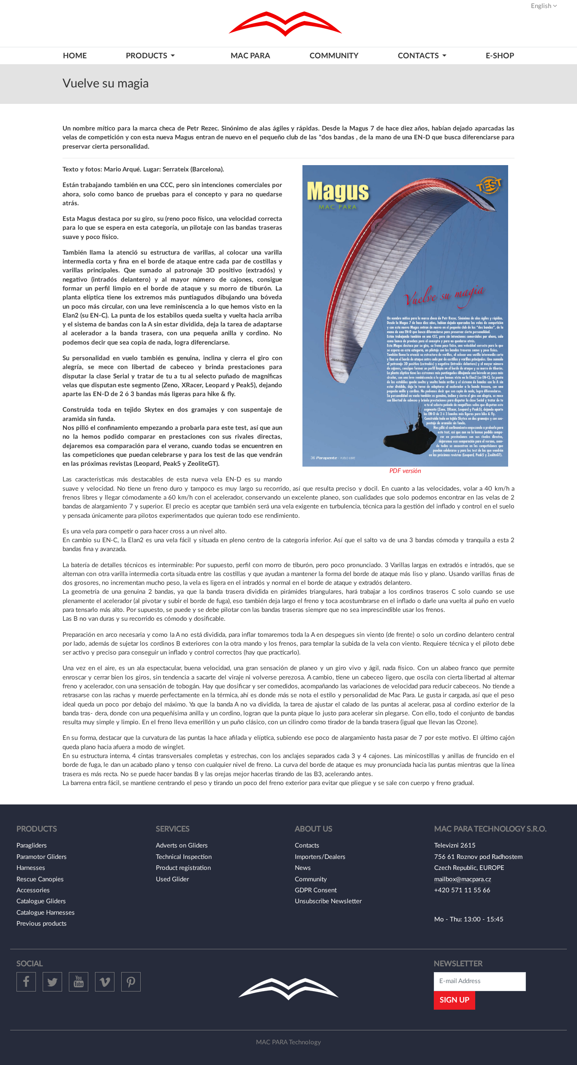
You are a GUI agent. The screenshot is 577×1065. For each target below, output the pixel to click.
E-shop (500, 56)
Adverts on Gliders (182, 845)
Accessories (33, 890)
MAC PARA (250, 56)
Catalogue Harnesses (45, 913)
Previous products (41, 924)
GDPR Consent (316, 890)
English (542, 6)
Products (147, 56)
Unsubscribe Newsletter (328, 901)
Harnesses (30, 868)
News (303, 868)
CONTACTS (419, 56)
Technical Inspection (184, 857)
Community (334, 56)
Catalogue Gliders (41, 901)
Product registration (183, 868)
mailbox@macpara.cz (462, 879)
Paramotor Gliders (41, 857)
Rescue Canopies (40, 879)
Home (75, 56)
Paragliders (31, 845)
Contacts (307, 845)
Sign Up (454, 1000)
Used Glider (172, 879)
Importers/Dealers (320, 857)
